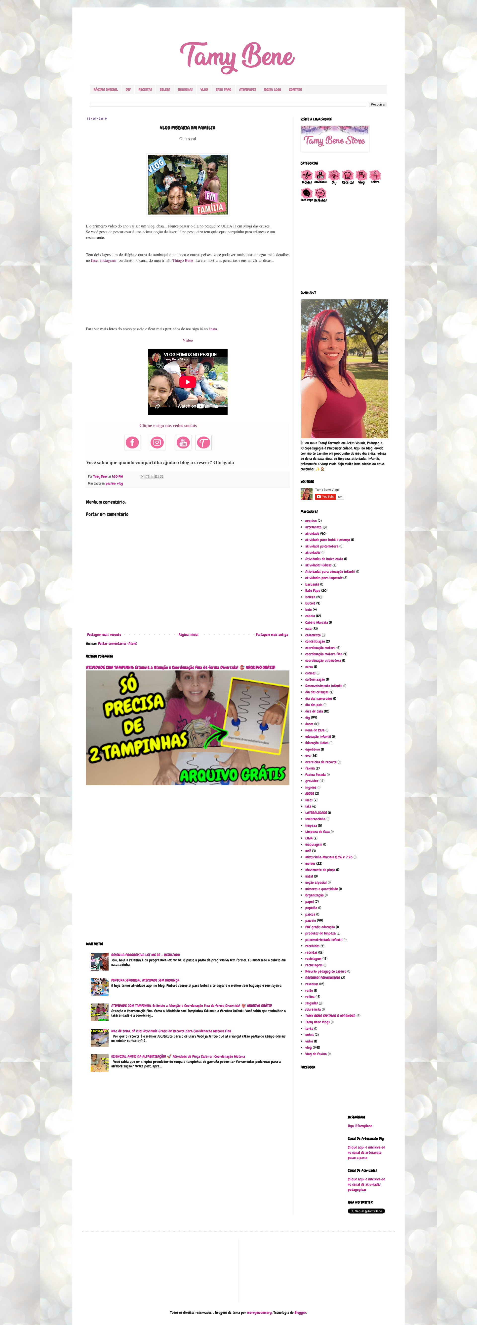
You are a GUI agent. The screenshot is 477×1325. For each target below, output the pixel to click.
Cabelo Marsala (316, 622)
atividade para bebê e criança (327, 539)
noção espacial (316, 882)
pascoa (310, 914)
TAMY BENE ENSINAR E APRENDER (330, 1015)
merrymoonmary (259, 1312)
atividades (312, 552)
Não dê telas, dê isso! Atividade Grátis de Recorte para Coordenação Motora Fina (171, 1031)
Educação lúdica (316, 742)
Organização (314, 895)
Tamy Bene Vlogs (317, 1022)
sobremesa (313, 1009)
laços (309, 800)
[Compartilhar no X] (152, 476)
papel (309, 901)
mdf (308, 850)
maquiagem (313, 844)
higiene (311, 787)
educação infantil (318, 736)
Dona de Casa (314, 730)
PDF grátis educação (320, 927)
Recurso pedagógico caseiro (325, 971)
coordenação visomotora (323, 660)
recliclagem (313, 965)
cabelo (310, 615)
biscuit (310, 603)
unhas (309, 1034)
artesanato (313, 527)
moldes (310, 863)
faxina (310, 768)
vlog (120, 483)
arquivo (311, 520)
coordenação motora (320, 647)
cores (309, 666)
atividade (312, 533)
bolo (308, 609)
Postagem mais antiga (272, 634)
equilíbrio (312, 749)
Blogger (300, 1312)
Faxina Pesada (315, 774)
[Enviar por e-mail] (142, 476)
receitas (311, 952)
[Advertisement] (187, 294)
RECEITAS (145, 89)
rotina (310, 996)
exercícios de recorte (321, 762)
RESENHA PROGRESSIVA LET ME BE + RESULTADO (145, 954)
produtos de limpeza (320, 933)
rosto (309, 990)
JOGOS (309, 793)
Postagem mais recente (104, 634)
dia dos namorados (318, 698)
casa (308, 628)
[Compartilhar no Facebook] (156, 476)
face (94, 260)
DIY (128, 89)
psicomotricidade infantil (324, 939)
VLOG (204, 89)
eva (308, 755)
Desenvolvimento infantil (323, 685)
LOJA (309, 838)
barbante (312, 584)
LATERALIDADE (316, 812)
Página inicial (189, 634)
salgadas (311, 1003)
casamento (313, 635)
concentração (315, 641)
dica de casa (314, 711)
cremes (310, 673)
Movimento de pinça (320, 869)
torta (309, 1028)
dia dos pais (313, 704)
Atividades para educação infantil (330, 571)
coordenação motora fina (323, 654)
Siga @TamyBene (360, 1125)
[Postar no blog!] (147, 476)
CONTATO (295, 89)
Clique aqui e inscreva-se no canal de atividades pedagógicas (366, 1184)
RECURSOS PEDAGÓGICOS (322, 977)
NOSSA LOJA (272, 89)
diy (307, 717)
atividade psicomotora (321, 546)
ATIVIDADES (247, 89)
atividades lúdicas (318, 565)
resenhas (311, 984)
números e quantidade (321, 888)
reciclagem (313, 958)
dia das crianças (316, 692)
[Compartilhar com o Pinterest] (161, 476)
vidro (309, 1041)
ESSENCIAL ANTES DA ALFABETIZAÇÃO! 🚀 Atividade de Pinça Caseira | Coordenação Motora (178, 1056)
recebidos (312, 945)
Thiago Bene (183, 260)
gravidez (311, 780)
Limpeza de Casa (317, 831)
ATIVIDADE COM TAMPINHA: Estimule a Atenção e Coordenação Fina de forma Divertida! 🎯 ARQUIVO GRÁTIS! (180, 667)
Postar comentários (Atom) (117, 643)
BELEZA (165, 89)
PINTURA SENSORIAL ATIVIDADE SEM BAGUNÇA (145, 980)
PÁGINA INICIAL (106, 89)
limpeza (311, 825)
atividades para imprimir (323, 577)
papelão (311, 907)
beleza (310, 597)
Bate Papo (312, 590)
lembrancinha (315, 819)
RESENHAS (185, 89)
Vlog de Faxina (316, 1053)
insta (213, 328)
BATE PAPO (223, 89)
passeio (111, 483)
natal (309, 876)
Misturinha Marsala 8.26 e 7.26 (329, 857)
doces (309, 723)
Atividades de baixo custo (324, 558)
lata (308, 806)
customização (315, 679)
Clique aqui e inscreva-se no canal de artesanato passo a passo (366, 1152)
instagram (108, 260)
